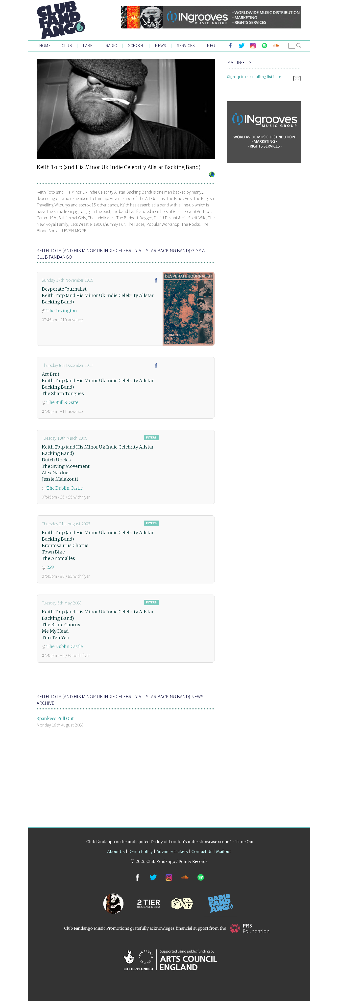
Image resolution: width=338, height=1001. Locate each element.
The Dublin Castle (65, 488)
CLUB (67, 45)
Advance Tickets (172, 851)
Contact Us (202, 851)
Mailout (223, 851)
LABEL (89, 45)
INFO (210, 45)
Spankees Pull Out (55, 718)
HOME (45, 45)
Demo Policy (140, 851)
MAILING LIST (240, 62)
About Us (116, 851)
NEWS (160, 45)
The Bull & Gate (62, 402)
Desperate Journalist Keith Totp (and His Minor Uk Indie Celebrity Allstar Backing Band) (98, 295)
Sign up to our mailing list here (254, 77)
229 (50, 567)
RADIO (111, 45)
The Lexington (62, 311)
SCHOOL (136, 45)
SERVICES (186, 45)
